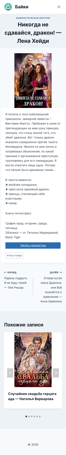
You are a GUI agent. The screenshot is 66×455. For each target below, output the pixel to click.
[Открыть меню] (59, 6)
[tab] (26, 416)
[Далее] (56, 373)
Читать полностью (33, 245)
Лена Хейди (14, 255)
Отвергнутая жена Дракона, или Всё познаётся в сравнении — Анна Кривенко (51, 287)
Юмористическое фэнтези (33, 18)
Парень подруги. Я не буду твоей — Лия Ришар (16, 280)
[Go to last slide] (10, 373)
